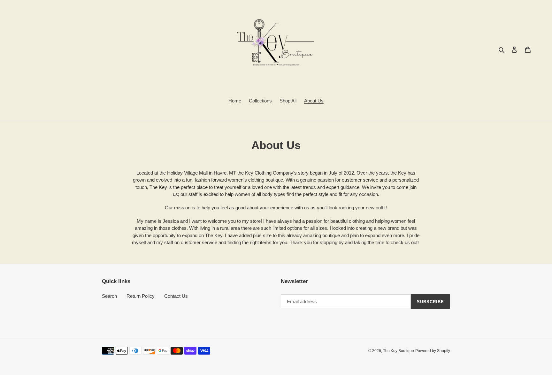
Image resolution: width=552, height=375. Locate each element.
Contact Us (176, 296)
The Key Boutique (398, 351)
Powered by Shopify (432, 351)
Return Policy (140, 296)
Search (109, 296)
